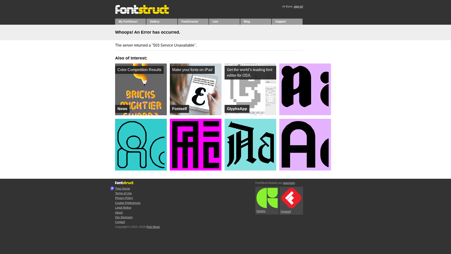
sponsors (289, 183)
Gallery (154, 21)
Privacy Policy (124, 198)
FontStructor (189, 21)
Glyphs (261, 211)
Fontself (286, 211)
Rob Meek (153, 227)
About (119, 212)
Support (280, 21)
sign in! (298, 6)
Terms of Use (123, 193)
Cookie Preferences (127, 203)
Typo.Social (122, 188)
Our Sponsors (124, 217)
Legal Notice (123, 207)
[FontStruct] (147, 13)
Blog (247, 21)
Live (215, 21)
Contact (120, 222)
